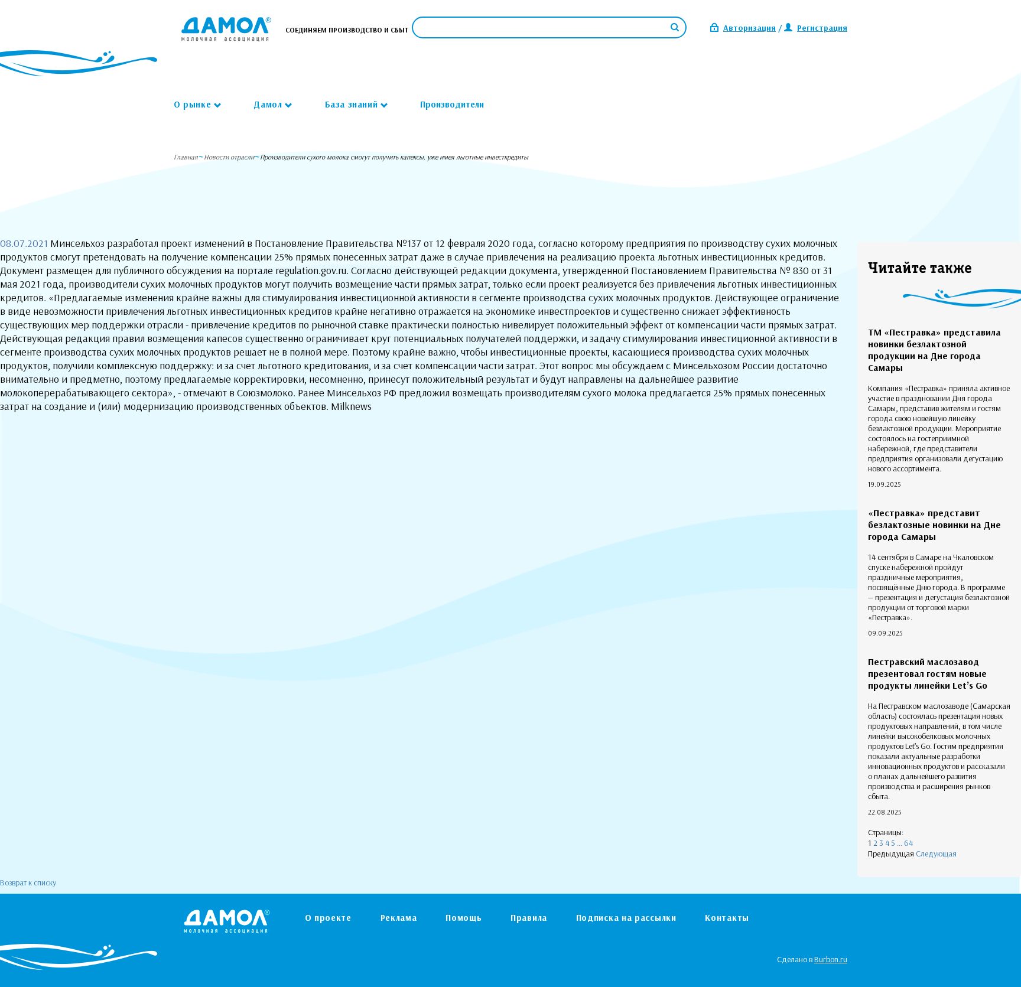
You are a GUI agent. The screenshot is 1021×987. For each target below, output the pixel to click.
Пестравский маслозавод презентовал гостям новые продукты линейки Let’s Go (927, 673)
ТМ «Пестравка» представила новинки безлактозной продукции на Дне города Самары (934, 349)
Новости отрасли (229, 156)
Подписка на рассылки (626, 917)
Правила (528, 917)
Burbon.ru (830, 959)
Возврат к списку (28, 882)
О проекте (328, 917)
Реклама (399, 917)
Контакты (727, 917)
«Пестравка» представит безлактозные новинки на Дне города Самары (934, 524)
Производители (452, 104)
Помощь (464, 917)
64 (908, 843)
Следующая (936, 853)
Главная (186, 156)
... (899, 843)
